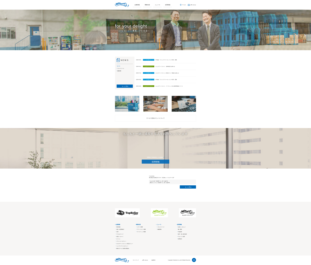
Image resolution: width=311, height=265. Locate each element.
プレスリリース (161, 227)
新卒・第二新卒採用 (182, 234)
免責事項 (153, 260)
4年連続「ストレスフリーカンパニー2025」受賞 (166, 79)
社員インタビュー (182, 227)
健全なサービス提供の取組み (122, 248)
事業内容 (147, 5)
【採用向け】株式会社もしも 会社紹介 (155, 157)
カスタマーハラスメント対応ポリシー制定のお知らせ (167, 73)
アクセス (184, 4)
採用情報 (167, 5)
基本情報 (118, 227)
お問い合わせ (193, 4)
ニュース (157, 5)
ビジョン (118, 238)
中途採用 (180, 231)
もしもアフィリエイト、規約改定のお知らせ (165, 66)
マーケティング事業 (141, 231)
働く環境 (180, 229)
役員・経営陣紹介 (120, 229)
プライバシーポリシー (121, 241)
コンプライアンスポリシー (122, 246)
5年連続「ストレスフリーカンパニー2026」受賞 (166, 59)
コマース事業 (140, 227)
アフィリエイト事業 (141, 229)
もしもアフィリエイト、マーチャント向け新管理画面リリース (169, 86)
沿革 (117, 231)
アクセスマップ (119, 234)
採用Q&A (180, 238)
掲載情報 (159, 229)
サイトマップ (136, 260)
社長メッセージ (119, 236)
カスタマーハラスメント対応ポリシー (124, 243)
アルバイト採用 (181, 236)
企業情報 (137, 5)
